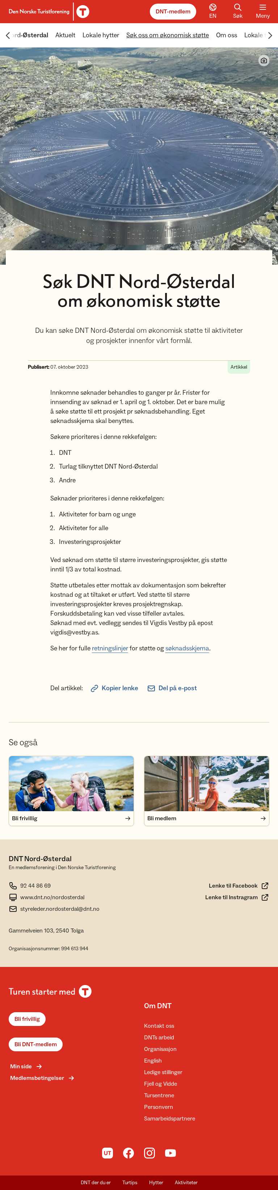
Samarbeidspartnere (169, 1118)
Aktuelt (65, 35)
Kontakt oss (159, 1026)
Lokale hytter (101, 35)
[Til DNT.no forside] (48, 12)
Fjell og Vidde (160, 1084)
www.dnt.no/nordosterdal (52, 897)
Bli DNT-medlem (35, 1044)
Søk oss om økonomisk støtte (167, 35)
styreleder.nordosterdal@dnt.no (60, 909)
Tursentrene (159, 1095)
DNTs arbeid (159, 1037)
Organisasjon (160, 1049)
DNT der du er (96, 1182)
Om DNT (158, 1006)
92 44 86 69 (35, 885)
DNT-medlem (173, 11)
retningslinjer (110, 648)
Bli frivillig (27, 1019)
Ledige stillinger (163, 1072)
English (153, 1060)
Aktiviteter (186, 1182)
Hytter (156, 1182)
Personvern (158, 1107)
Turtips (130, 1182)
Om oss (226, 35)
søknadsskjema (187, 648)
